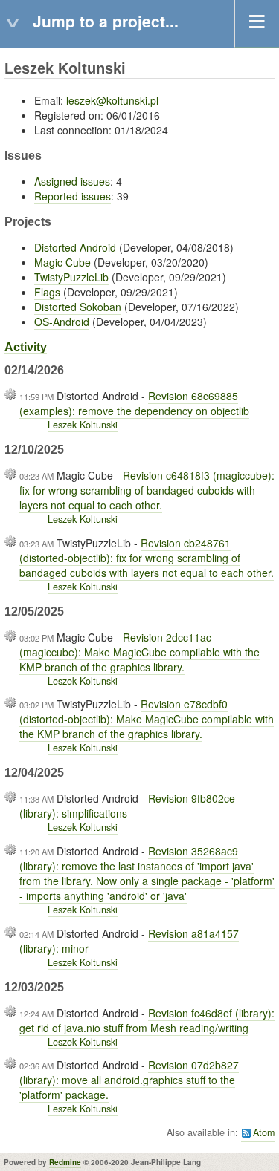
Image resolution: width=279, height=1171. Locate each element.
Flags (47, 291)
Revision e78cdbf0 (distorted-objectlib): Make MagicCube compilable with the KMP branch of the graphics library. (146, 719)
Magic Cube (62, 262)
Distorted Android (75, 247)
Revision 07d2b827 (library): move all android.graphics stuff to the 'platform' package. (129, 1079)
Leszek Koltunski (83, 424)
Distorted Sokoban (77, 306)
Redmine (65, 1162)
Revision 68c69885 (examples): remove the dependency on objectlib (134, 403)
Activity (25, 347)
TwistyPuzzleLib (71, 277)
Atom (264, 1132)
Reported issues (72, 196)
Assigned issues (72, 181)
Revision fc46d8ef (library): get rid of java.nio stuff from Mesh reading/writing (147, 1020)
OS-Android (61, 321)
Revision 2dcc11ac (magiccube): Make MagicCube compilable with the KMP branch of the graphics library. (139, 652)
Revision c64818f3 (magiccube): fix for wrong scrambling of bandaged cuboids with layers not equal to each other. (147, 490)
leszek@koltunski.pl (112, 100)
